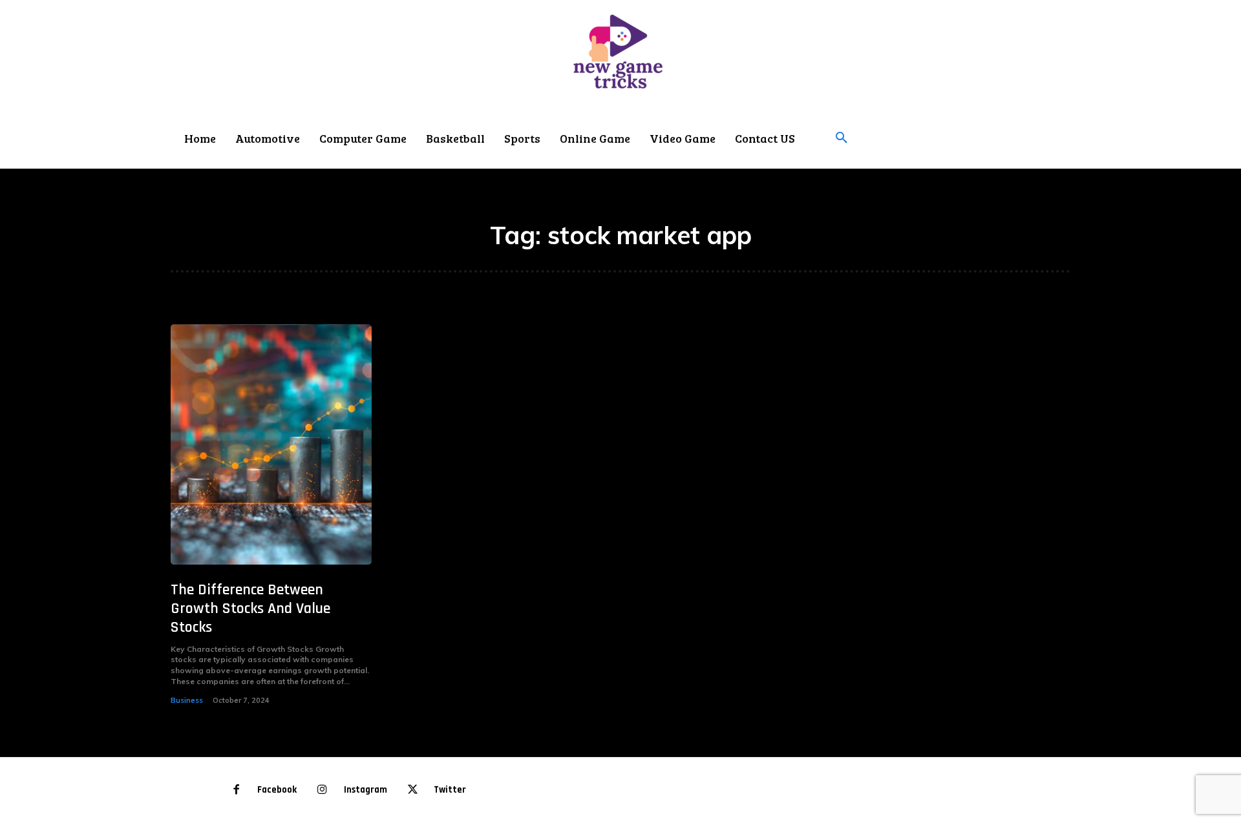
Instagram (365, 790)
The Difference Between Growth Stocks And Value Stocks (250, 608)
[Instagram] (322, 790)
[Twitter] (413, 790)
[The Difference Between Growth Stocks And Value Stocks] (271, 444)
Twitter (450, 790)
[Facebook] (236, 790)
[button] (841, 138)
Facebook (277, 790)
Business (187, 700)
